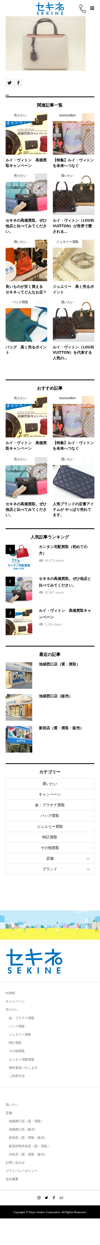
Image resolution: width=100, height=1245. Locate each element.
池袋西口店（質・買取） (26, 1121)
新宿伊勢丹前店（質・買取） (29, 1146)
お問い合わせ (15, 1162)
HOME (10, 993)
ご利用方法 (17, 1076)
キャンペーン (50, 794)
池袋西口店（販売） (23, 1129)
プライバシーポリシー (22, 1171)
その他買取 (50, 848)
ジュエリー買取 (50, 826)
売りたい (12, 1009)
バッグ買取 (50, 815)
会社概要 (12, 1179)
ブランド (49, 869)
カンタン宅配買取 (21, 1059)
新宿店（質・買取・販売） (28, 1138)
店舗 (50, 858)
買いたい (49, 784)
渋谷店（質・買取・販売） (28, 1154)
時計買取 (49, 837)
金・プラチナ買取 (50, 805)
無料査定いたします (23, 1068)
